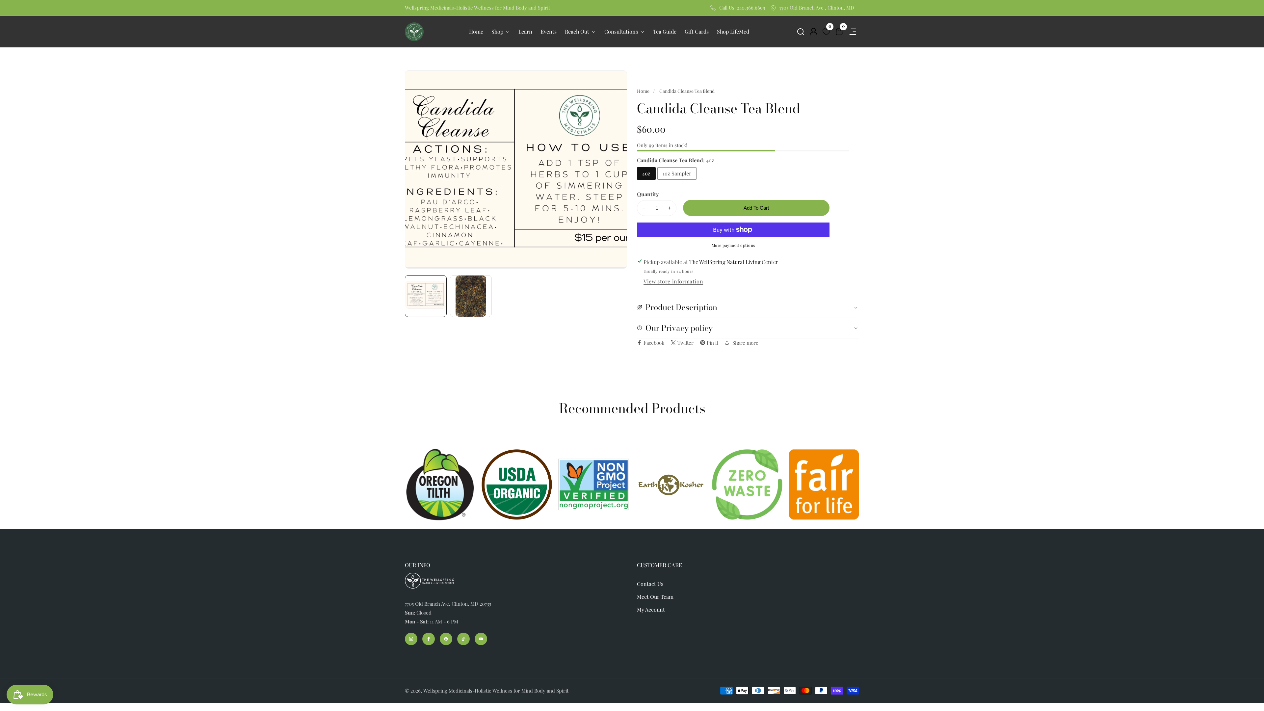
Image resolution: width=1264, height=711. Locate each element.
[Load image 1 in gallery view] (426, 296)
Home (476, 31)
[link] (670, 485)
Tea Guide (664, 31)
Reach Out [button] (578, 31)
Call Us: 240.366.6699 (742, 7)
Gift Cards (697, 31)
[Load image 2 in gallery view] (471, 296)
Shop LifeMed (733, 31)
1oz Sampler (677, 173)
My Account (651, 609)
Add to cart (756, 208)
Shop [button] (498, 31)
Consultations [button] (621, 31)
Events (548, 31)
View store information (673, 281)
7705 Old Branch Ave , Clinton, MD (816, 7)
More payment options (733, 245)
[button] (800, 31)
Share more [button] (745, 342)
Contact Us (650, 583)
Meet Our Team (655, 596)
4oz (646, 173)
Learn (525, 31)
